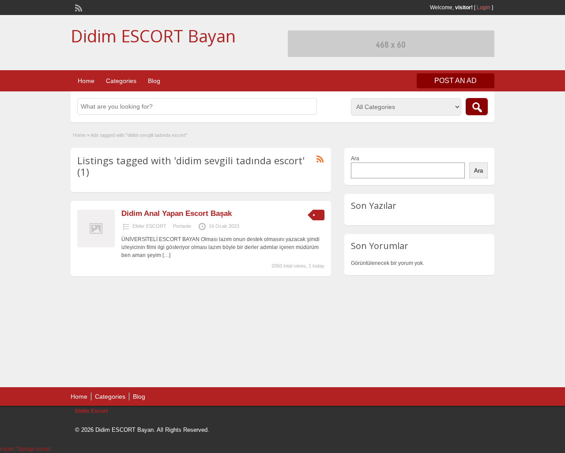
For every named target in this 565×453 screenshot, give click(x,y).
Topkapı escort (33, 449)
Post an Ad (455, 80)
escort (7, 449)
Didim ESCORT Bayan (153, 35)
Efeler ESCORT (149, 226)
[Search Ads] (477, 106)
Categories (121, 80)
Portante (182, 226)
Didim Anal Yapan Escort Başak (176, 213)
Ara (355, 158)
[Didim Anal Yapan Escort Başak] (96, 245)
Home (86, 80)
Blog (154, 80)
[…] (166, 255)
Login (483, 7)
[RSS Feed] (77, 7)
